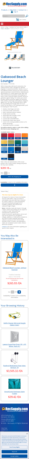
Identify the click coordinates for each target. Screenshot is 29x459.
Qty (2, 173)
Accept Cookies (14, 456)
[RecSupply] (14, 4)
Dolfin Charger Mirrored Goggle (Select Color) (15, 324)
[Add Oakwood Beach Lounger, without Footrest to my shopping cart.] (19, 292)
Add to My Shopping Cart (14, 176)
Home (2, 27)
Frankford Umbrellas (14, 275)
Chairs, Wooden (5, 28)
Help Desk (13, 10)
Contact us (5, 226)
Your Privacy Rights (14, 447)
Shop (6, 27)
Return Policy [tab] (4, 191)
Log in (16, 12)
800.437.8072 (10, 419)
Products (4, 10)
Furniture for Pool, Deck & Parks (18, 27)
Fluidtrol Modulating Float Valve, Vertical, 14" (14, 367)
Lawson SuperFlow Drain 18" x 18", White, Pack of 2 (14, 345)
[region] (14, 445)
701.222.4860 (9, 421)
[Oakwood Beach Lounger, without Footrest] (14, 254)
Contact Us (22, 10)
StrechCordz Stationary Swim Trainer (14, 393)
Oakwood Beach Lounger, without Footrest (14, 269)
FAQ (2, 431)
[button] (21, 19)
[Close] (27, 433)
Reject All (14, 451)
